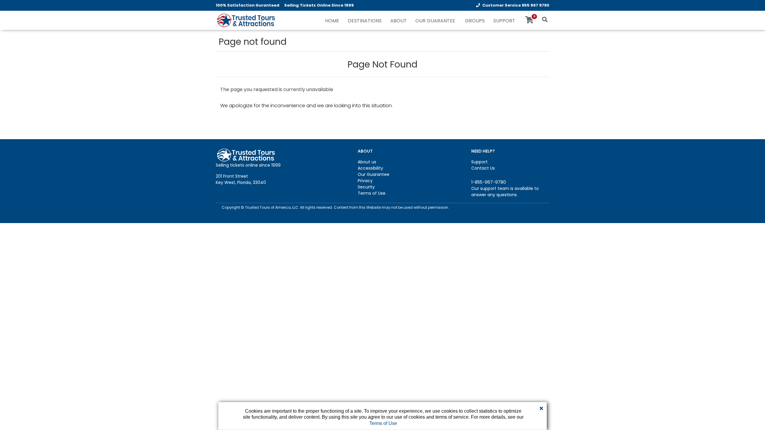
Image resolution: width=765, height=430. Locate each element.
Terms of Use (371, 193)
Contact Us (483, 168)
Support (479, 162)
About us (367, 162)
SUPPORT (504, 20)
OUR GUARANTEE (435, 20)
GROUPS (475, 20)
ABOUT (398, 20)
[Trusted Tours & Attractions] (246, 21)
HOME (332, 20)
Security (366, 187)
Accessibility (370, 168)
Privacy (365, 181)
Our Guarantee (373, 174)
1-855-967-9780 (488, 182)
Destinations (365, 20)
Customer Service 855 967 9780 (515, 5)
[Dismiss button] (541, 408)
